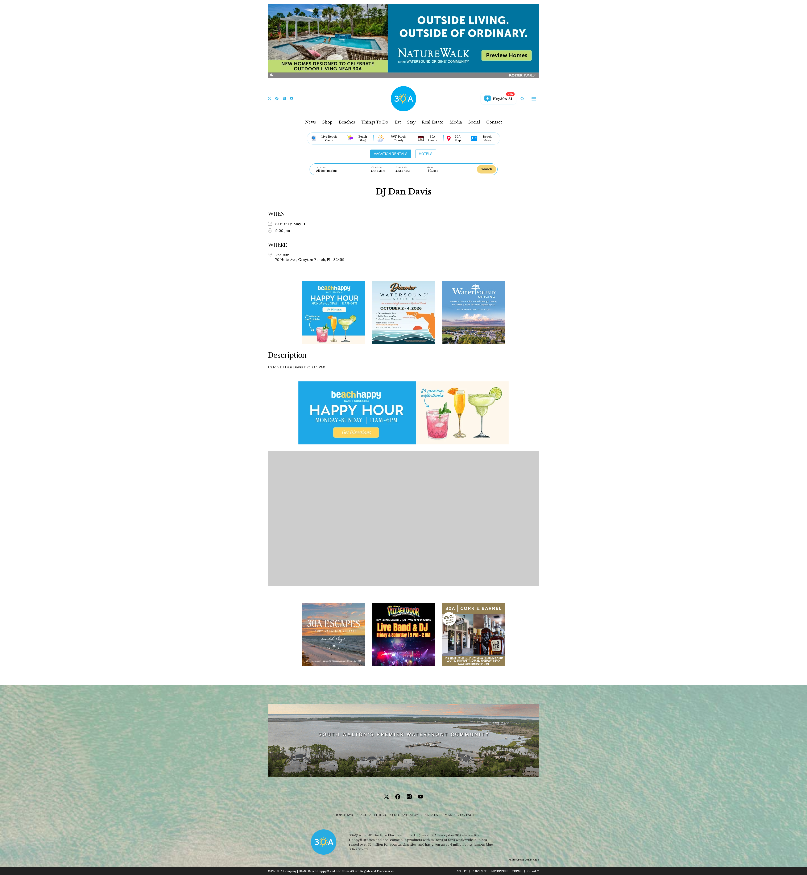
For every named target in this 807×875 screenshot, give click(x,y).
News (310, 122)
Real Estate (432, 122)
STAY (414, 815)
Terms (517, 871)
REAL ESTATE (431, 815)
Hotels (426, 154)
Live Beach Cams (329, 138)
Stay (411, 122)
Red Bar (282, 255)
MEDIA (450, 815)
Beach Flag (362, 138)
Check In (376, 167)
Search (486, 169)
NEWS (349, 815)
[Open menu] (534, 98)
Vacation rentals (390, 154)
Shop (327, 122)
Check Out (402, 167)
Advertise (499, 871)
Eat (397, 122)
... (383, 171)
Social (474, 122)
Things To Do (374, 122)
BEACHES (364, 815)
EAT (404, 815)
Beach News (487, 138)
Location (321, 167)
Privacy (533, 871)
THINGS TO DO (386, 815)
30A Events (432, 138)
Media (456, 122)
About (461, 871)
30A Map (458, 138)
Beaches (347, 122)
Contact (494, 122)
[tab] (390, 154)
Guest (431, 167)
